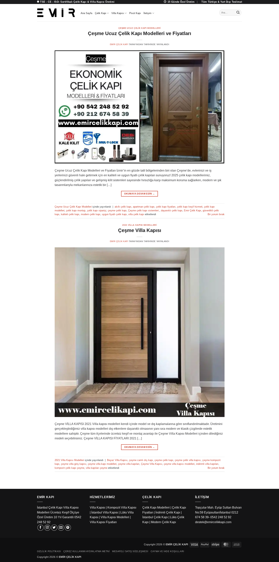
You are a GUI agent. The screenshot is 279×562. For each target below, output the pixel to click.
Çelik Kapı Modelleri (156, 507)
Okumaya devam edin (139, 193)
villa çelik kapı (136, 214)
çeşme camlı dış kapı (141, 460)
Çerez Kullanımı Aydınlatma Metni (86, 551)
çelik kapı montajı (76, 210)
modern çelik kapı (90, 214)
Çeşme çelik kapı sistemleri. (143, 210)
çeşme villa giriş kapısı (73, 463)
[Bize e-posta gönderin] (61, 527)
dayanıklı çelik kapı (171, 210)
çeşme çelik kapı (117, 210)
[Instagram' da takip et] (47, 527)
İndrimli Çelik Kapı (167, 512)
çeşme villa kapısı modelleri (179, 463)
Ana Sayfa (86, 13)
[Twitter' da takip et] (54, 527)
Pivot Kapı (135, 13)
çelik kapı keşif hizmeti (190, 206)
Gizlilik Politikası (49, 551)
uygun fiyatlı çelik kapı (114, 214)
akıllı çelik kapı (123, 206)
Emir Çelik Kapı (119, 44)
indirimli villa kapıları (207, 463)
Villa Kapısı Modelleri (115, 517)
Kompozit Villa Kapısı (121, 507)
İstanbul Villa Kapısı (104, 512)
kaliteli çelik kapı (70, 214)
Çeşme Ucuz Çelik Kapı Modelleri (139, 28)
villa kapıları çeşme (96, 467)
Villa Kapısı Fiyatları (103, 522)
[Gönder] (238, 12)
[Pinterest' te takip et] (68, 527)
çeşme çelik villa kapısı (188, 460)
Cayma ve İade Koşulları (167, 551)
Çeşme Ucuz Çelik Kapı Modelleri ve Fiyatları (139, 33)
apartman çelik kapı (143, 206)
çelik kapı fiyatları (166, 206)
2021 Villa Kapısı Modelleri (139, 225)
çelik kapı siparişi (96, 210)
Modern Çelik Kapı (163, 522)
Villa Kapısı (117, 13)
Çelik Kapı (100, 13)
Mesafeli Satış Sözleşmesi (130, 551)
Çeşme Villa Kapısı (139, 230)
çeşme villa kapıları (129, 463)
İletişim (147, 13)
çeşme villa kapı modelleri (102, 463)
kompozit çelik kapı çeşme (69, 467)
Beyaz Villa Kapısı (117, 460)
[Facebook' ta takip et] (40, 527)
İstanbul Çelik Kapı (155, 517)
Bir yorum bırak (216, 214)
